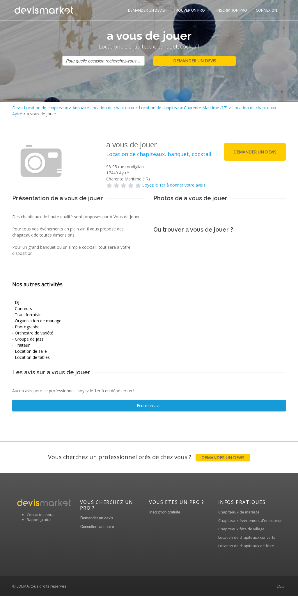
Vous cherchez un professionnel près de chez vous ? (146, 457)
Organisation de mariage (38, 320)
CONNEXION (266, 10)
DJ (17, 302)
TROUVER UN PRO (189, 10)
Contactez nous (40, 514)
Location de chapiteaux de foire (246, 545)
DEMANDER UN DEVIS (146, 10)
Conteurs (23, 308)
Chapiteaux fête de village (241, 528)
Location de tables (32, 357)
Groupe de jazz (29, 339)
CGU (280, 586)
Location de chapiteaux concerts (246, 537)
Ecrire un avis (149, 405)
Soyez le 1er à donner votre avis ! (173, 185)
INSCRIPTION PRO (232, 10)
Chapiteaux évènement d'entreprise (250, 520)
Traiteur (22, 345)
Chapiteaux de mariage (239, 512)
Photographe (27, 327)
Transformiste (28, 314)
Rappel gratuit (39, 519)
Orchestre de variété (34, 333)
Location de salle (31, 351)
